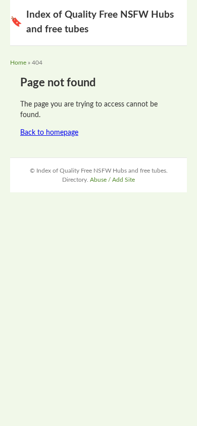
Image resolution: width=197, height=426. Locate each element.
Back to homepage (49, 132)
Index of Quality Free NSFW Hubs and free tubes (92, 22)
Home (18, 63)
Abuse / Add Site (112, 180)
